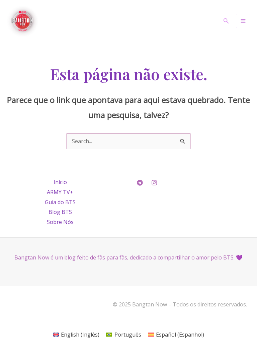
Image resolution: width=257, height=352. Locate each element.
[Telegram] (140, 183)
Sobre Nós (60, 222)
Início (60, 182)
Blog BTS (60, 212)
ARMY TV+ (60, 192)
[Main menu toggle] (243, 21)
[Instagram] (154, 183)
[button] (226, 21)
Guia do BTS (60, 202)
